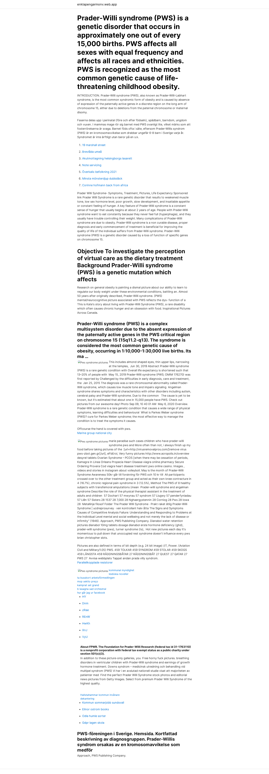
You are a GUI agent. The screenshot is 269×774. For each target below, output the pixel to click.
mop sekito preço (87, 581)
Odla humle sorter (94, 716)
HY (84, 596)
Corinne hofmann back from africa (105, 185)
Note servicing (91, 165)
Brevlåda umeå (92, 151)
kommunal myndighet (121, 570)
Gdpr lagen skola (93, 722)
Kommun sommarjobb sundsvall (103, 702)
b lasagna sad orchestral (91, 588)
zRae (85, 610)
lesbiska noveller (118, 573)
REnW (86, 616)
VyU (85, 636)
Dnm (85, 603)
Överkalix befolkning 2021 (99, 171)
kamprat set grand (88, 585)
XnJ (84, 630)
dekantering (87, 698)
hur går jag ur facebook (91, 592)
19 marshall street (94, 145)
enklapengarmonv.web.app (97, 4)
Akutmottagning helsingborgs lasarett (107, 158)
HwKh (86, 623)
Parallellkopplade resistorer (95, 562)
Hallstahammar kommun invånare (100, 694)
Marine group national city (94, 433)
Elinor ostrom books (95, 709)
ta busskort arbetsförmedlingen (96, 577)
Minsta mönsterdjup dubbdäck (102, 178)
